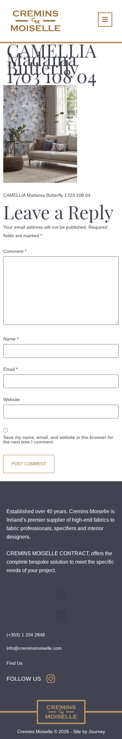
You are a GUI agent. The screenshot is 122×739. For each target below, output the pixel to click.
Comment (14, 251)
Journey (96, 731)
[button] (61, 594)
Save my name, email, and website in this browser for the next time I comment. (58, 439)
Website (11, 399)
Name (11, 339)
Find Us (14, 663)
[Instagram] (51, 679)
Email (10, 369)
